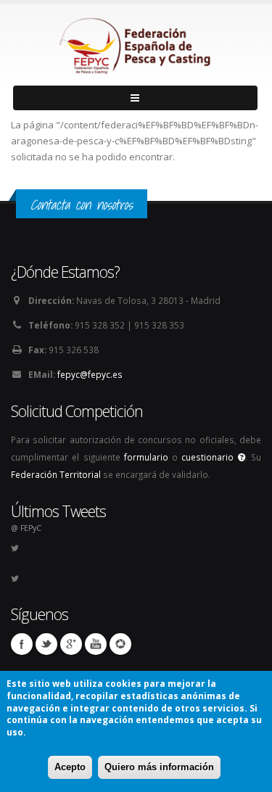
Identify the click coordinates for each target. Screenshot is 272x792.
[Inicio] (136, 42)
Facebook (22, 644)
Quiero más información (159, 767)
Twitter (46, 644)
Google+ (71, 644)
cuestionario (209, 457)
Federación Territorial (56, 474)
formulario (146, 457)
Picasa (120, 644)
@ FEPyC (26, 528)
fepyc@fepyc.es (90, 374)
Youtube (96, 644)
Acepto (70, 767)
